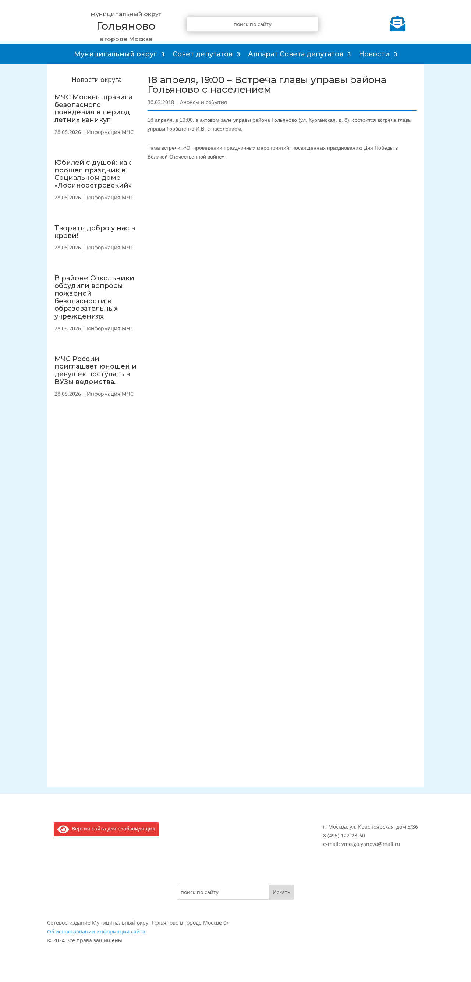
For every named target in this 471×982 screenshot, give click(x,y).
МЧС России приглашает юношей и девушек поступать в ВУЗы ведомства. (95, 370)
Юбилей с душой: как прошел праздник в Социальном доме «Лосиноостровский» (93, 174)
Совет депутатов (203, 54)
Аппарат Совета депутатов (295, 54)
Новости (374, 54)
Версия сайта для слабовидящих (112, 828)
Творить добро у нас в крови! (94, 232)
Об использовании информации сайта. (97, 931)
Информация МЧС (110, 131)
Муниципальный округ (115, 54)
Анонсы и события (203, 102)
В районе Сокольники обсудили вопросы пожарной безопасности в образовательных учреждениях (94, 297)
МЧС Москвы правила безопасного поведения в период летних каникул (93, 108)
